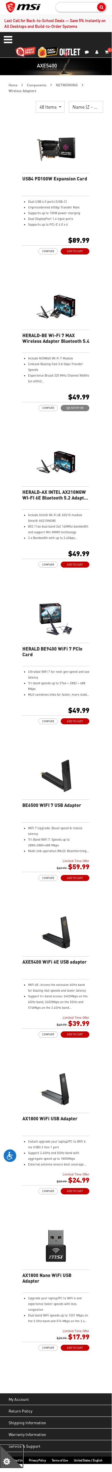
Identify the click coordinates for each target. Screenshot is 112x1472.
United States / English (88, 1460)
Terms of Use (60, 1460)
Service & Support (24, 1446)
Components (36, 85)
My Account (19, 1399)
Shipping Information (27, 1422)
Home (13, 85)
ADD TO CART (75, 251)
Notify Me (77, 407)
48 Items (49, 107)
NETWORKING (67, 85)
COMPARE (48, 251)
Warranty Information (27, 1434)
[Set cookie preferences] (11, 1456)
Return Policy (20, 1410)
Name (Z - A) (85, 107)
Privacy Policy (37, 1460)
